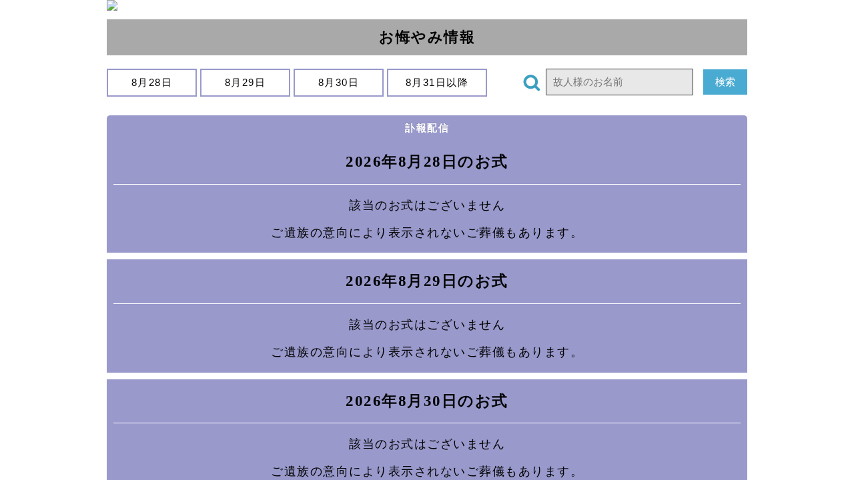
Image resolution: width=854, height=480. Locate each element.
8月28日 (151, 82)
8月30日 (338, 82)
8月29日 (245, 82)
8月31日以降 (437, 82)
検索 (725, 81)
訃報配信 (427, 127)
